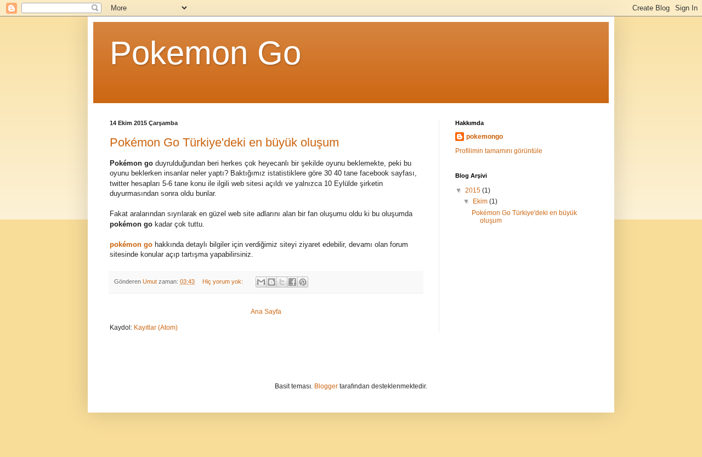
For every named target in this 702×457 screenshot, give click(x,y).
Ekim (481, 201)
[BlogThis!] (271, 282)
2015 (473, 190)
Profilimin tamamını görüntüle (498, 151)
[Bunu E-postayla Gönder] (261, 282)
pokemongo (484, 136)
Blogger (326, 386)
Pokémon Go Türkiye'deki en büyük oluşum (224, 142)
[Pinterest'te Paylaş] (302, 282)
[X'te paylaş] (281, 282)
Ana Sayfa (266, 311)
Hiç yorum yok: (223, 281)
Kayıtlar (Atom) (156, 327)
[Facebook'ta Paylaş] (292, 282)
